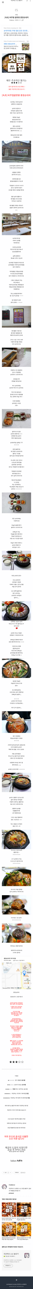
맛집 (16, 14)
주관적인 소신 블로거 (16, 0)
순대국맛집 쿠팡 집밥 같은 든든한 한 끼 (15, 31)
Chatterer (11, 20)
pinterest (11, 1193)
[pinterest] (16, 1280)
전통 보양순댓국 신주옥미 (10, 44)
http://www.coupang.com (11, 28)
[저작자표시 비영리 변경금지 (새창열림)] (22, 1172)
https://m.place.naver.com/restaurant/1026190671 (15, 41)
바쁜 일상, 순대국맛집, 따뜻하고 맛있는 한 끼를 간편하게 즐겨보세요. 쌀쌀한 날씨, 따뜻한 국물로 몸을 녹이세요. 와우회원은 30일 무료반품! (16, 34)
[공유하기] (8, 1172)
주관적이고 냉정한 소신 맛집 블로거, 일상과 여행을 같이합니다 (13, 1261)
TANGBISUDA (20, 1286)
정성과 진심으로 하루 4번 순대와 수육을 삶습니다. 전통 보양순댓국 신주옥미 (11, 47)
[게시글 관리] (10, 1172)
